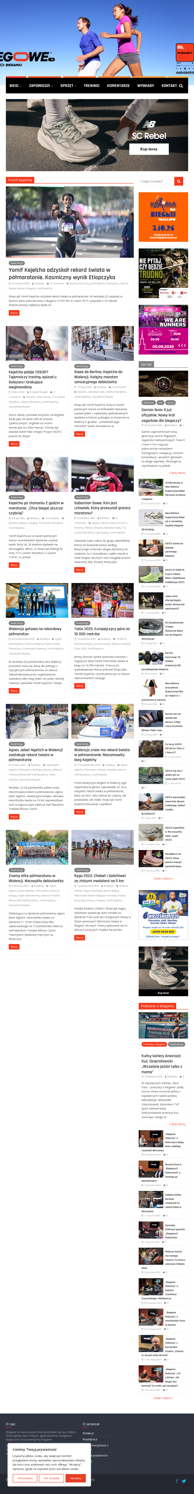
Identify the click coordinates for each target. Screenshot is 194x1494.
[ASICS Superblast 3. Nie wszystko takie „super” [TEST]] (151, 826)
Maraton (30, 397)
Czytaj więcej (177, 472)
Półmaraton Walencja (34, 648)
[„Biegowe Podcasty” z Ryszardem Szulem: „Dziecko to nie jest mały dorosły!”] (151, 1337)
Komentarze (118, 86)
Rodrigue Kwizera (42, 769)
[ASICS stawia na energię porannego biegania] (151, 541)
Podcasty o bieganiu (157, 1006)
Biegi (14, 86)
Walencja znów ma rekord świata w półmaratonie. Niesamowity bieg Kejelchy (102, 755)
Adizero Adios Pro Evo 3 (114, 523)
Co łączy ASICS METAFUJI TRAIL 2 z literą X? (174, 748)
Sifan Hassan (44, 397)
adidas (95, 523)
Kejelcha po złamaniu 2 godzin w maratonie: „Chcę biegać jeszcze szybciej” (36, 508)
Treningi (91, 86)
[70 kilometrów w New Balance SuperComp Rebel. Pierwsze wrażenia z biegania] (151, 481)
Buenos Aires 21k (79, 283)
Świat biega (17, 263)
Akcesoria (148, 402)
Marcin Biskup (111, 890)
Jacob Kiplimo (97, 283)
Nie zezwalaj (51, 1478)
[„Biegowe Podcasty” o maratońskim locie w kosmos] (151, 1310)
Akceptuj (75, 1478)
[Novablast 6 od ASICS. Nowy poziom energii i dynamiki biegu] (151, 852)
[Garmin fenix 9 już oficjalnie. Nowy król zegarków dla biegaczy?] (163, 372)
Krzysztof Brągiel (39, 392)
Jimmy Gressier (103, 643)
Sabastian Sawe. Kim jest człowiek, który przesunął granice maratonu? (102, 508)
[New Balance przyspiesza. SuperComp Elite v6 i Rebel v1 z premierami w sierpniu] (151, 681)
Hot (161, 402)
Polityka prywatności (95, 1455)
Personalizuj (25, 1478)
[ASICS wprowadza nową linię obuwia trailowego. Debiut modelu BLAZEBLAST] (151, 795)
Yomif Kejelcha (44, 288)
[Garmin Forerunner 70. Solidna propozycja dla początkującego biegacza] (151, 651)
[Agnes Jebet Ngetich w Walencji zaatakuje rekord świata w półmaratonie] (37, 706)
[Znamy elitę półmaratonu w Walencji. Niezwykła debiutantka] (37, 832)
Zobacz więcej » (163, 878)
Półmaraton (112, 283)
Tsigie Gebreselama (28, 895)
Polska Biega (176, 1044)
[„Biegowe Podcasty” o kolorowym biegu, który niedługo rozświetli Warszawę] (151, 1132)
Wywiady (145, 86)
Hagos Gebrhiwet (93, 890)
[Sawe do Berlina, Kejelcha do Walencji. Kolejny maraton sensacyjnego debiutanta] (102, 328)
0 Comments (57, 283)
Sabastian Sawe (96, 391)
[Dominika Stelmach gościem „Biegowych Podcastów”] (151, 1223)
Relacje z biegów (26, 288)
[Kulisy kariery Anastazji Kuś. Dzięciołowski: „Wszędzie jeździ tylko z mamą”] (163, 1014)
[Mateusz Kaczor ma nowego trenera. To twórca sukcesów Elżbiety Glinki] (151, 1249)
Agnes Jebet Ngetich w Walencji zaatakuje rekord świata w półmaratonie (36, 755)
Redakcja (39, 283)
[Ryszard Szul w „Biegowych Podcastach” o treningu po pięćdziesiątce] (151, 1162)
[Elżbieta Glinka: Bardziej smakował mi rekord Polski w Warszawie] (151, 1193)
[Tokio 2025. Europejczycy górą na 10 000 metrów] (102, 585)
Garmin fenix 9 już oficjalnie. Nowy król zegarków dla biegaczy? (161, 415)
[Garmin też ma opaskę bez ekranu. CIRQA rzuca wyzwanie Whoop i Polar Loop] (151, 712)
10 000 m (121, 639)
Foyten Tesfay (52, 643)
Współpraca (90, 1439)
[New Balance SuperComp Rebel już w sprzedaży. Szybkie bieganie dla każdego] (151, 511)
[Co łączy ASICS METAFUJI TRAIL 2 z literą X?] (151, 742)
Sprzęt (66, 86)
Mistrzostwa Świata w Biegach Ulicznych (95, 895)
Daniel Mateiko (26, 890)
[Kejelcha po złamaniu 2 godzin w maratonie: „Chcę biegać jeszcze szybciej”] (37, 459)
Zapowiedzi (39, 86)
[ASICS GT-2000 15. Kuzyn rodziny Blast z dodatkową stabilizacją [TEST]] (151, 568)
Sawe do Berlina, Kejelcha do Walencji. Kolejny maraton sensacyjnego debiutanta (98, 377)
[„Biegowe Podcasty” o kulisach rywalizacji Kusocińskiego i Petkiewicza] (151, 1280)
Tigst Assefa (101, 532)
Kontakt (169, 86)
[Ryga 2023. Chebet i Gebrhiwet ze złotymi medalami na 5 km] (102, 832)
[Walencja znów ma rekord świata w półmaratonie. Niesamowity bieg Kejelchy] (102, 706)
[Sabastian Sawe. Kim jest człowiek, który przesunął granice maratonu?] (102, 459)
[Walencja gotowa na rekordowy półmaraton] (37, 585)
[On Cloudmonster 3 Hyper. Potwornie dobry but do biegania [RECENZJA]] (151, 620)
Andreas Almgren (33, 643)
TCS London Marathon (51, 523)
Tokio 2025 (80, 648)
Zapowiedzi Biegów (19, 406)
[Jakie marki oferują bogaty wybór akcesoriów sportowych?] (151, 594)
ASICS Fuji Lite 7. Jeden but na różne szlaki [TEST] (175, 775)
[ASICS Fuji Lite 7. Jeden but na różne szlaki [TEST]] (151, 769)
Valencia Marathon (31, 401)
